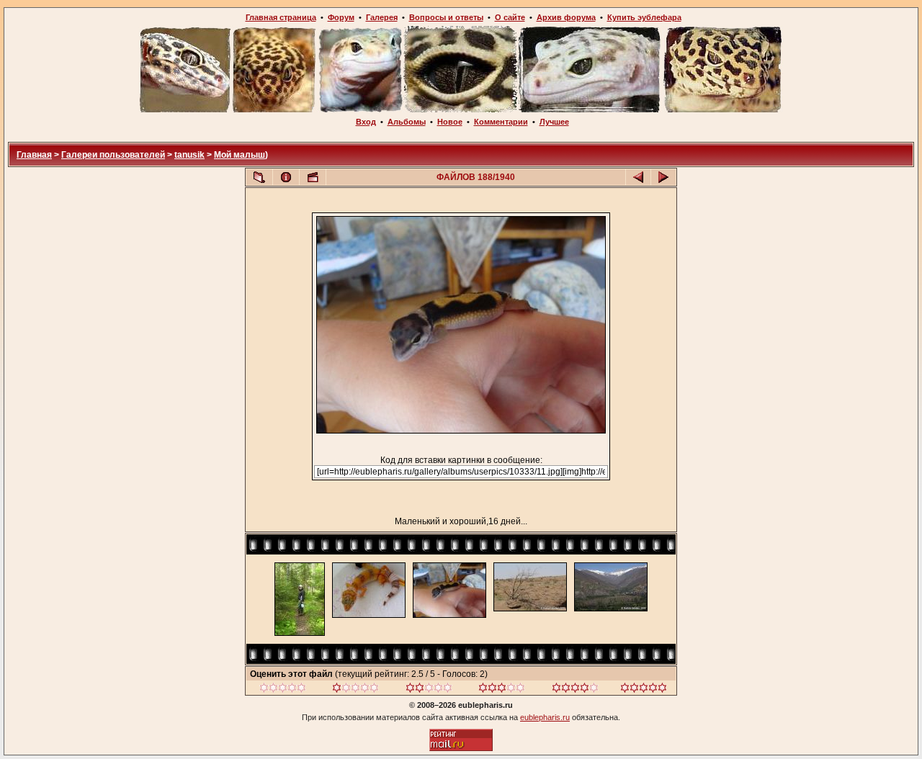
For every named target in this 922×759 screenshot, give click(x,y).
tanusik (189, 155)
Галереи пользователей (113, 155)
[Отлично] (575, 690)
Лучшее (554, 121)
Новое (449, 121)
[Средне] (429, 690)
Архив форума (566, 17)
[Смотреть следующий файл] (663, 177)
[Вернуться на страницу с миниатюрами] (259, 177)
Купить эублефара (644, 17)
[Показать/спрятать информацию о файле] (286, 177)
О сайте (510, 17)
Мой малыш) (241, 155)
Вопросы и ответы (446, 17)
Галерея (382, 17)
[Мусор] (282, 690)
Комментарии (501, 121)
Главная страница (281, 17)
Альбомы (407, 121)
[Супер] (643, 690)
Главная (34, 155)
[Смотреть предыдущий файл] (638, 177)
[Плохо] (355, 690)
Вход (366, 121)
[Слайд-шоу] (313, 177)
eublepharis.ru (545, 717)
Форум (341, 17)
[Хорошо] (501, 690)
